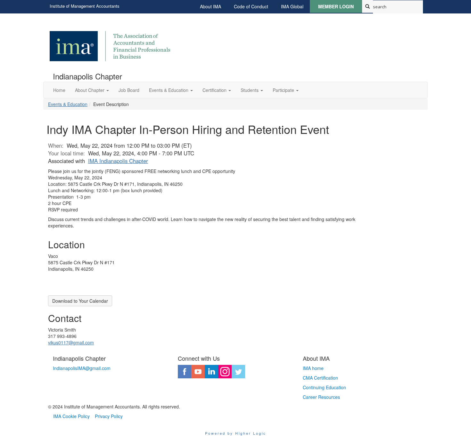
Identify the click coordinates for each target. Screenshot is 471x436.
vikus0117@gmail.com (71, 342)
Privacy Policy (109, 416)
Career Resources (321, 397)
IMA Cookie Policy (71, 416)
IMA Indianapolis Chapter (118, 161)
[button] (92, 90)
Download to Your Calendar (80, 301)
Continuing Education (324, 387)
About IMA (210, 6)
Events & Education (67, 104)
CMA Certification (320, 377)
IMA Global (292, 6)
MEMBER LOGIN (336, 6)
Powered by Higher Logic (235, 433)
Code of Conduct (251, 6)
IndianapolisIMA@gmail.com (82, 368)
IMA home (313, 368)
